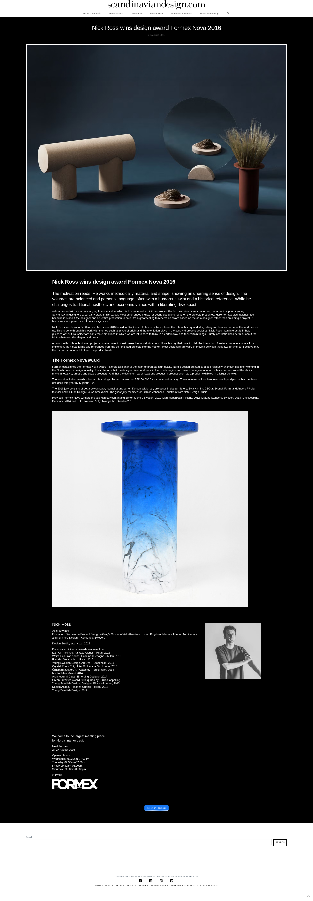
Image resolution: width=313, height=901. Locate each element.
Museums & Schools (183, 885)
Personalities (159, 885)
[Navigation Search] (228, 13)
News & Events (104, 885)
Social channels (207, 885)
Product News (124, 885)
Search (29, 837)
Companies (141, 885)
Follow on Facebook (156, 808)
